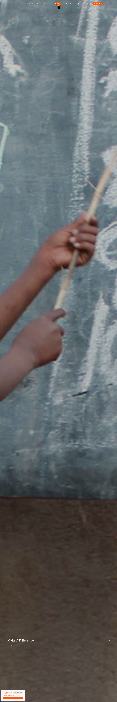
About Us (15, 645)
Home (9, 645)
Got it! (13, 698)
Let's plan (97, 3)
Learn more (10, 695)
